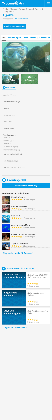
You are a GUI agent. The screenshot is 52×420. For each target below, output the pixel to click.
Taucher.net (13, 3)
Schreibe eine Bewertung (14, 26)
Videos (33, 38)
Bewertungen (14, 38)
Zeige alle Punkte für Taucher (17, 253)
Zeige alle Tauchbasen (14, 328)
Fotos (25, 38)
